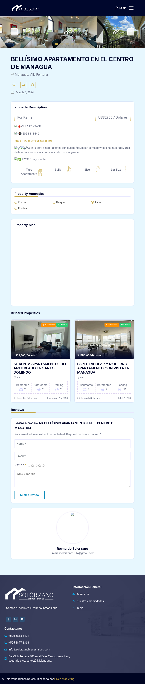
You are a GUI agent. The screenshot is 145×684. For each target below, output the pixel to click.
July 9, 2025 (125, 398)
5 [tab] (78, 44)
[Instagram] (15, 619)
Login (122, 8)
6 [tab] (83, 44)
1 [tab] (56, 44)
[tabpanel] (24, 32)
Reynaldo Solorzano (27, 398)
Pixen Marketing (64, 679)
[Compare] (23, 85)
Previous (14, 31)
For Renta (62, 324)
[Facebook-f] (8, 619)
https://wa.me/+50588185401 (33, 140)
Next (130, 31)
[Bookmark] (14, 85)
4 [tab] (72, 44)
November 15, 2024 (58, 398)
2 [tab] (62, 44)
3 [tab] (67, 44)
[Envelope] (22, 619)
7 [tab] (88, 44)
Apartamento (48, 324)
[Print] (33, 85)
